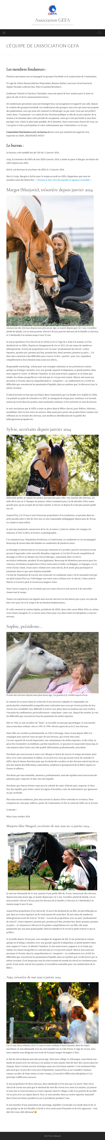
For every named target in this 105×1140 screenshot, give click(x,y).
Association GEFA (52, 20)
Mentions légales (52, 1136)
